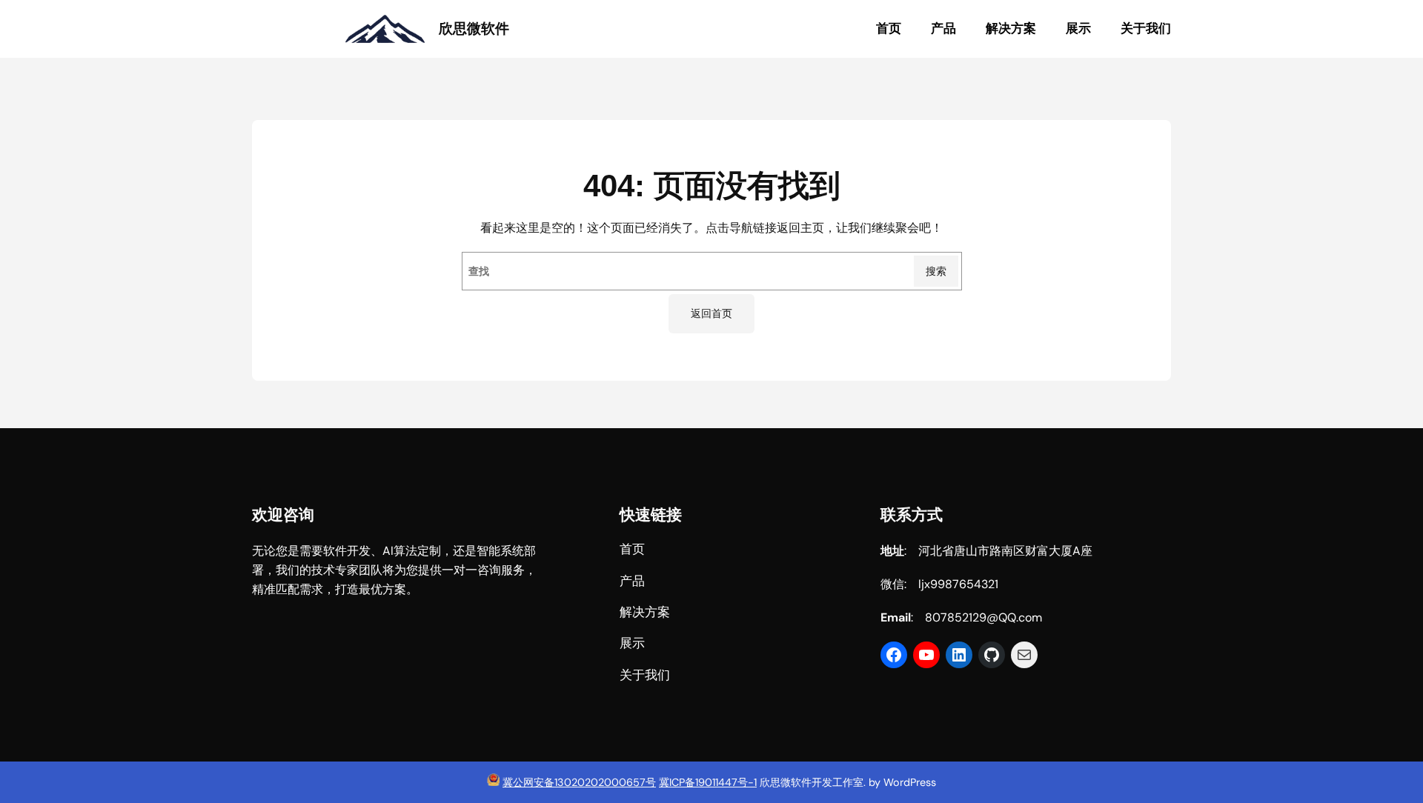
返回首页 (711, 313)
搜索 (936, 271)
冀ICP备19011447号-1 (708, 782)
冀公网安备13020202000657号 (579, 782)
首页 (888, 28)
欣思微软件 (474, 28)
